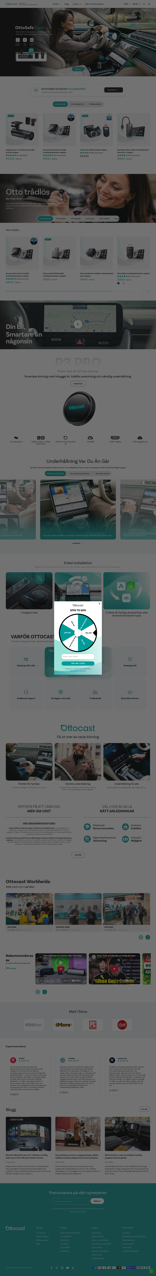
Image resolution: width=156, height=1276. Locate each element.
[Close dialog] (99, 603)
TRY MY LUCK (78, 663)
